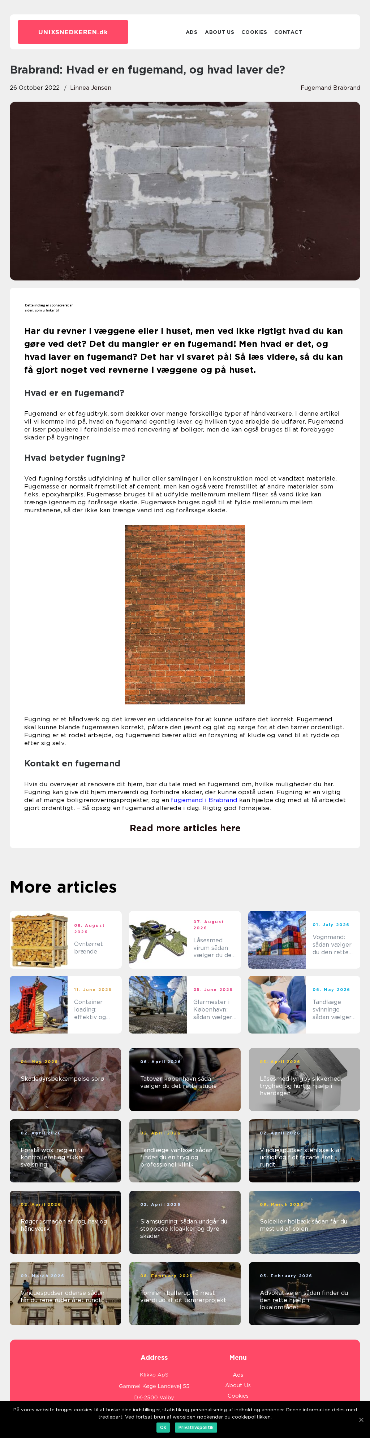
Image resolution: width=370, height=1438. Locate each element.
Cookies (254, 32)
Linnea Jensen (90, 87)
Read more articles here (185, 828)
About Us (220, 32)
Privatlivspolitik (196, 1427)
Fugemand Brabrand (330, 87)
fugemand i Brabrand (204, 800)
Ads (192, 32)
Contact (288, 32)
